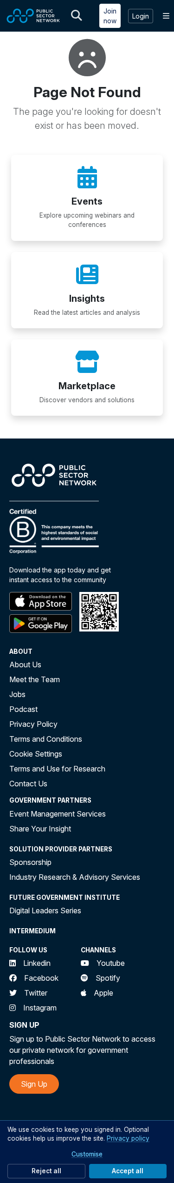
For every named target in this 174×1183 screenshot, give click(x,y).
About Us (25, 664)
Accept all (127, 1171)
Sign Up (34, 1084)
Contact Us (28, 783)
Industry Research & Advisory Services (74, 877)
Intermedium (32, 931)
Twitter (35, 992)
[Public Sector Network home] (33, 16)
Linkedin (37, 963)
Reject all (46, 1171)
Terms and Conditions (45, 739)
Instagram (40, 1007)
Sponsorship (30, 862)
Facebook (41, 978)
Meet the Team (34, 679)
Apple (103, 992)
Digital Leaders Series (45, 910)
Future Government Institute (64, 897)
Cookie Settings (35, 753)
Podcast (23, 709)
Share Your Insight (40, 828)
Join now (109, 16)
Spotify (108, 978)
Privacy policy (128, 1138)
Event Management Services (57, 813)
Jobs (17, 694)
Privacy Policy (33, 724)
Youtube (111, 963)
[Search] (76, 15)
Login (140, 16)
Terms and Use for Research (57, 768)
